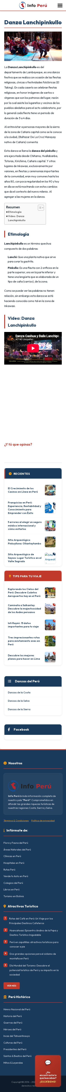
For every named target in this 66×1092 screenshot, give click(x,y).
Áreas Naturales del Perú (17, 849)
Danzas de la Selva (19, 700)
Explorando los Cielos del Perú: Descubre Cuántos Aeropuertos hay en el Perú (24, 592)
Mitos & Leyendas (13, 1062)
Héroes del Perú (12, 1029)
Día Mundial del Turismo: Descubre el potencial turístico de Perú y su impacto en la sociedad (34, 970)
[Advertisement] (33, 402)
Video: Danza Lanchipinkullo (17, 218)
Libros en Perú (12, 889)
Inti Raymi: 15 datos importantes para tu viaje (23, 625)
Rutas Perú (9, 869)
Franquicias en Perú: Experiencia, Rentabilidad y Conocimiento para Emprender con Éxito (24, 508)
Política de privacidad (43, 820)
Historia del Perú (13, 1016)
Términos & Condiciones (16, 820)
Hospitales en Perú (14, 862)
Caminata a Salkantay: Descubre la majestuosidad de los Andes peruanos (24, 609)
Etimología (14, 212)
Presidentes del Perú (15, 1049)
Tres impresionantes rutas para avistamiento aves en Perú (24, 641)
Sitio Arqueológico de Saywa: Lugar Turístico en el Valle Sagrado (25, 558)
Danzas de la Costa (19, 692)
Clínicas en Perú (12, 856)
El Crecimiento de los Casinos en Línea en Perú (23, 490)
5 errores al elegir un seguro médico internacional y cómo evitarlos (25, 525)
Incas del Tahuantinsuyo (17, 1036)
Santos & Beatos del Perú (18, 1056)
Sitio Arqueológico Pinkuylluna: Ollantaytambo (24, 541)
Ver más (11, 985)
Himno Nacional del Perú (17, 1009)
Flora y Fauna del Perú (16, 842)
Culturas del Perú (13, 1042)
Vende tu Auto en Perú (16, 876)
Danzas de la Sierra (19, 709)
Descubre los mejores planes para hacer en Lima (24, 657)
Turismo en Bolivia (14, 896)
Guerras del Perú (13, 1022)
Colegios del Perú (13, 883)
